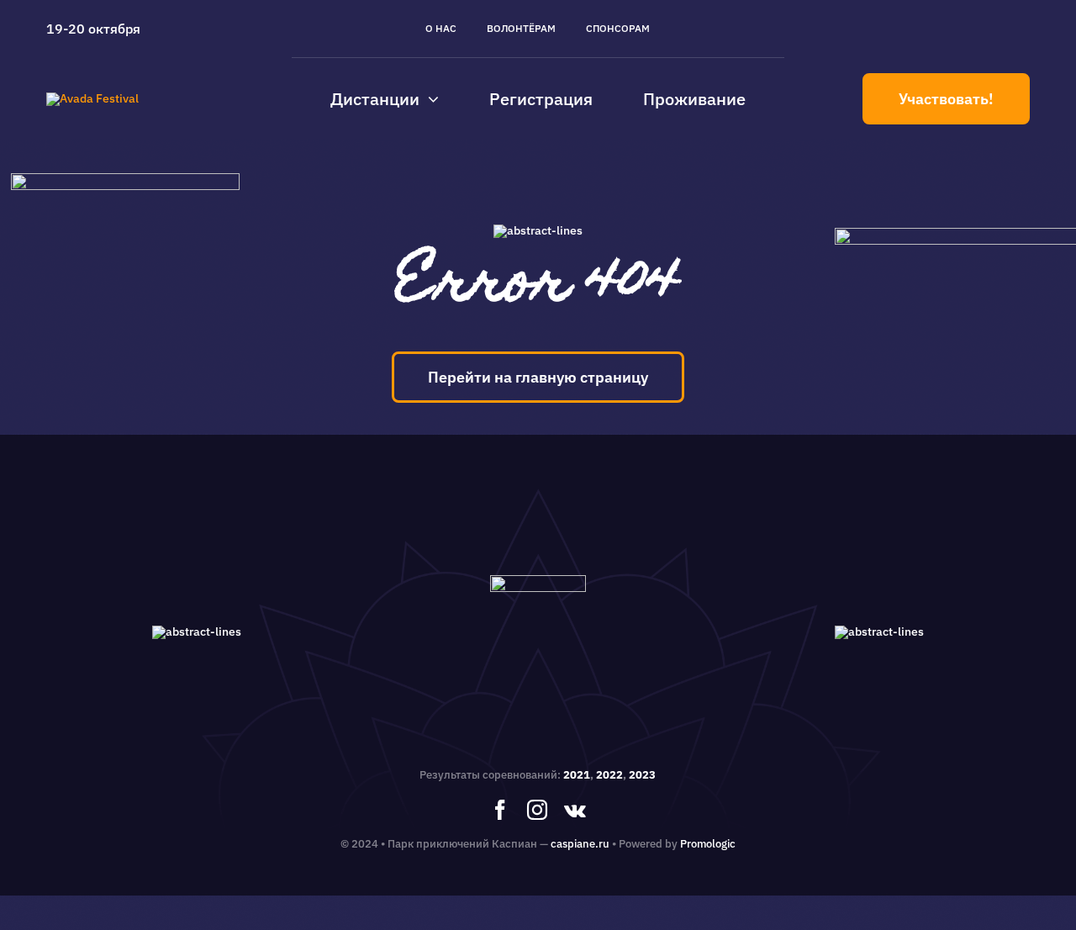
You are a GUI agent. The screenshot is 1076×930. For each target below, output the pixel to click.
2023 (642, 775)
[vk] (575, 810)
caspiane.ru (580, 844)
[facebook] (500, 810)
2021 (576, 775)
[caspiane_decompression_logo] (92, 98)
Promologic (708, 844)
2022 (609, 775)
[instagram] (537, 810)
